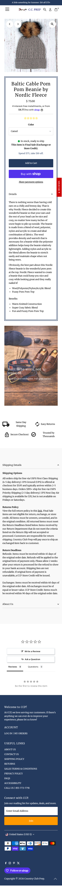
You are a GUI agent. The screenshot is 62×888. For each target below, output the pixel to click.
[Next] (17, 24)
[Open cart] (56, 9)
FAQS (7, 778)
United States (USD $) (20, 834)
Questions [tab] (33, 666)
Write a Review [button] (32, 651)
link (40, 510)
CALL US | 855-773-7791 (17, 788)
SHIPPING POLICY (14, 759)
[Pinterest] (14, 864)
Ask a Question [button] (32, 659)
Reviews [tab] (12, 666)
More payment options (31, 182)
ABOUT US (10, 749)
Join (31, 820)
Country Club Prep (34, 878)
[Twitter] (18, 864)
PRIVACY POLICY (13, 773)
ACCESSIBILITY (12, 783)
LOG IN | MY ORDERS (15, 733)
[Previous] (9, 24)
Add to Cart (31, 163)
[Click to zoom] (52, 24)
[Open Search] (44, 9)
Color (31, 124)
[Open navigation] (7, 9)
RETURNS (9, 763)
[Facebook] (5, 864)
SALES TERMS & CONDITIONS (20, 768)
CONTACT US (11, 754)
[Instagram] (10, 864)
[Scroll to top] (55, 879)
